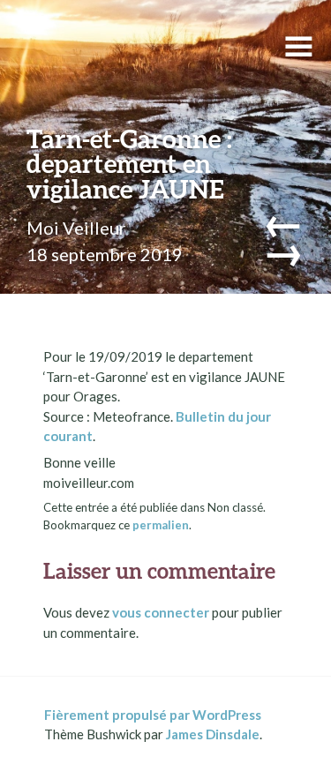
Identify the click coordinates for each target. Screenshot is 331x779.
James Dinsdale (213, 734)
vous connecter (160, 612)
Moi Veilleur (76, 227)
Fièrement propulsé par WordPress (152, 715)
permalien (160, 525)
